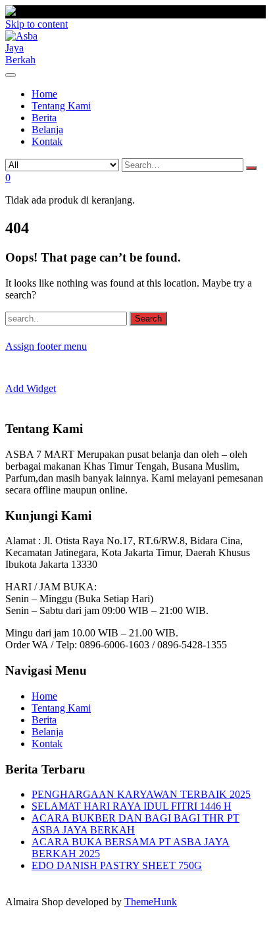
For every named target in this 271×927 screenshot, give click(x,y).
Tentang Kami (61, 708)
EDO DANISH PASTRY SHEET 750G (117, 865)
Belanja (47, 731)
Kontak (47, 743)
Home (44, 696)
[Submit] (251, 168)
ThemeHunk (150, 901)
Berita (44, 719)
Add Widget (30, 388)
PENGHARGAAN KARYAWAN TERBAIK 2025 (141, 794)
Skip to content (36, 24)
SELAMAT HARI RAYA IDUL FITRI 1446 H (132, 806)
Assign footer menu (46, 346)
